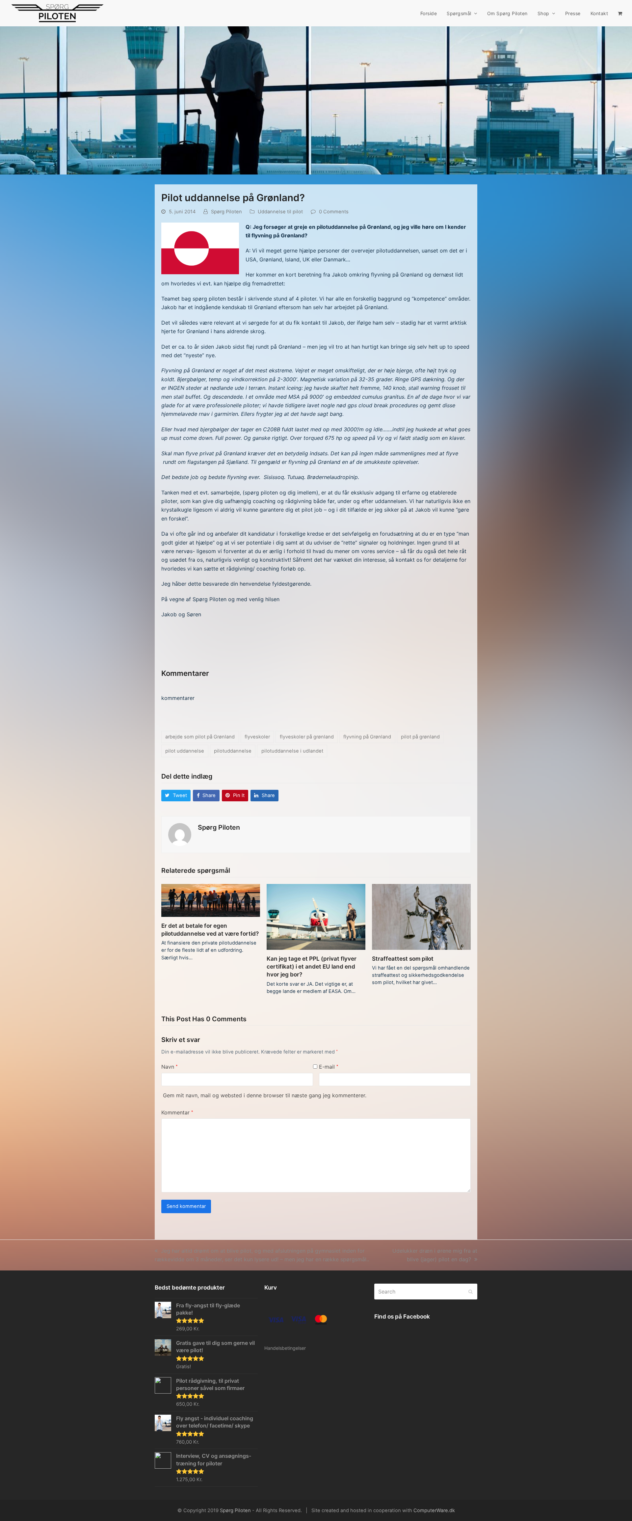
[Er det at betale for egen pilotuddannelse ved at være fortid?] (210, 899)
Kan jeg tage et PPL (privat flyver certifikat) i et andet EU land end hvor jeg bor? (311, 966)
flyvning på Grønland (367, 737)
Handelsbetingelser (285, 1348)
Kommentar (177, 1112)
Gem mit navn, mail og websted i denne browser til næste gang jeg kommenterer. (264, 1095)
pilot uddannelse (184, 751)
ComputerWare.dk (434, 1510)
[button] (620, 13)
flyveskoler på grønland (307, 737)
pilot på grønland (420, 737)
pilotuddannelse (232, 751)
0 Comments (334, 212)
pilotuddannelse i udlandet (292, 751)
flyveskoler (257, 737)
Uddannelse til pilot (280, 212)
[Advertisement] (238, 646)
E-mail (328, 1066)
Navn (169, 1066)
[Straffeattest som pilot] (421, 916)
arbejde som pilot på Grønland (200, 737)
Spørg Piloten (226, 212)
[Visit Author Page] (179, 834)
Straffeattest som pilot (403, 958)
